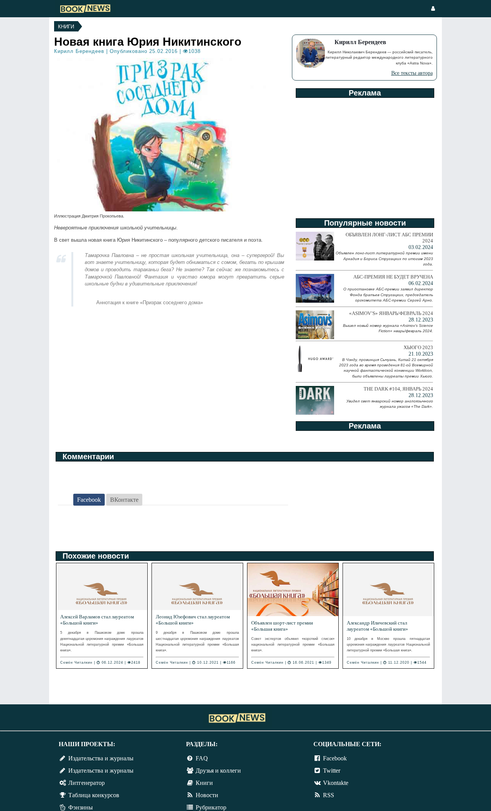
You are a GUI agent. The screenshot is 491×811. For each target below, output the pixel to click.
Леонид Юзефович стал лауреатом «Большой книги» (193, 620)
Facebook (335, 758)
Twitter (331, 770)
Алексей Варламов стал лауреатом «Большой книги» (97, 620)
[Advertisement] (364, 155)
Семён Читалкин (76, 662)
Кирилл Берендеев (79, 51)
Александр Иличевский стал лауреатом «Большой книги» (377, 626)
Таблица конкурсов (93, 795)
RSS (328, 795)
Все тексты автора (412, 73)
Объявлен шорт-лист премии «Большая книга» (282, 626)
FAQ (202, 758)
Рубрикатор (211, 807)
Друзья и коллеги (218, 770)
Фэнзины (80, 807)
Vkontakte (335, 783)
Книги (66, 27)
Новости (207, 795)
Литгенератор (86, 783)
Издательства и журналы (100, 758)
